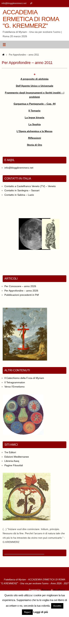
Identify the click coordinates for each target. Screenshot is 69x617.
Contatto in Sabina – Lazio (19, 194)
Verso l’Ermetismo (14, 386)
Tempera (46, 590)
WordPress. (59, 590)
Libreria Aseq (11, 461)
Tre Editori (10, 452)
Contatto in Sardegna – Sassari (21, 190)
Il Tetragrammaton (14, 382)
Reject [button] (27, 612)
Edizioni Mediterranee (16, 456)
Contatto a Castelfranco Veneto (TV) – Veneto (30, 186)
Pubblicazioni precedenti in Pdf (21, 294)
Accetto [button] (57, 605)
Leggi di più (40, 611)
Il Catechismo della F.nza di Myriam (24, 378)
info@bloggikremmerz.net (14, 3)
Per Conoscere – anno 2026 (20, 286)
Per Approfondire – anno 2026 (21, 290)
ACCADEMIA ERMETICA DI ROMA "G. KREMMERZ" (31, 19)
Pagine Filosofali (13, 465)
